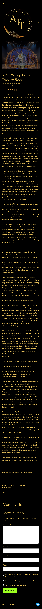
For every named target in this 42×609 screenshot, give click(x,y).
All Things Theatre (8, 4)
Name (5, 547)
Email (5, 556)
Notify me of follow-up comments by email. (19, 581)
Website (5, 565)
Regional (22, 485)
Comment (7, 525)
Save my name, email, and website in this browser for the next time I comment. (21, 575)
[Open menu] (38, 23)
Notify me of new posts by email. (16, 585)
